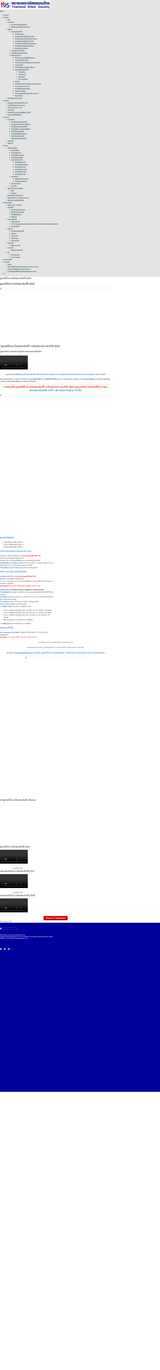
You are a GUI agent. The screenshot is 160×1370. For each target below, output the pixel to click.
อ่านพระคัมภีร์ (8, 259)
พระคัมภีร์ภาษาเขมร (21, 169)
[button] (5, 274)
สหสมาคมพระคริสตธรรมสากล (20, 27)
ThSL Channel (15, 257)
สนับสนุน (6, 117)
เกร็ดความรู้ (14, 238)
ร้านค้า (6, 145)
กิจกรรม (6, 100)
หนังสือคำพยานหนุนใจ (21, 179)
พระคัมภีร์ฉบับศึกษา (17, 157)
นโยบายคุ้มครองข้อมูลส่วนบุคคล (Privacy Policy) (23, 266)
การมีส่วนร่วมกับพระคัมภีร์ (19, 53)
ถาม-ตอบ (10, 247)
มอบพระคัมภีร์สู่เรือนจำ (14, 115)
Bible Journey (16, 245)
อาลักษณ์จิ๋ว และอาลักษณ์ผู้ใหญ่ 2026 (19, 112)
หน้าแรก (6, 15)
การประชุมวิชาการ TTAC (14, 107)
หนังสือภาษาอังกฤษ (21, 181)
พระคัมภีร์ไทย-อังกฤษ (17, 155)
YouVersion (22, 74)
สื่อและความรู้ (8, 202)
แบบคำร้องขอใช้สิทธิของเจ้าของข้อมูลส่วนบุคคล (22, 271)
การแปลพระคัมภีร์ (16, 31)
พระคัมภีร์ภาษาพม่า (20, 171)
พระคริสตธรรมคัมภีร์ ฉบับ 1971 (24, 41)
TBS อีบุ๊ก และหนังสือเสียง (15, 188)
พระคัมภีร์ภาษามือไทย (21, 48)
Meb (12, 190)
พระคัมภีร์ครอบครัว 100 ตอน (16, 105)
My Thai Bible (23, 79)
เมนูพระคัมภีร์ (19, 65)
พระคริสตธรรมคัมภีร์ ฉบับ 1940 (24, 36)
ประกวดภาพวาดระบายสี (22, 86)
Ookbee (13, 193)
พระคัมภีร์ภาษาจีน (20, 174)
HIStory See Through (14, 205)
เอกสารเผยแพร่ (12, 219)
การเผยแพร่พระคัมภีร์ (17, 50)
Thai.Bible (22, 72)
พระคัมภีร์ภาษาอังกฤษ (21, 164)
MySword (22, 77)
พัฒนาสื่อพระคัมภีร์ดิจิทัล (19, 138)
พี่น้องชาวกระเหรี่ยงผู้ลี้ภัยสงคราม (25, 58)
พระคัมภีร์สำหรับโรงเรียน (22, 88)
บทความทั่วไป (15, 240)
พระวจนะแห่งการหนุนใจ (18, 210)
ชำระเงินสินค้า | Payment (15, 195)
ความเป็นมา (11, 22)
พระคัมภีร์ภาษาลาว (20, 167)
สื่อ (8, 252)
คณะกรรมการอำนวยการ (14, 98)
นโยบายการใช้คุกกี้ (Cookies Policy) (18, 269)
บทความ (9, 229)
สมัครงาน (10, 143)
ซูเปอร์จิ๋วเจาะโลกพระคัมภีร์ (19, 126)
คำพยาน (13, 233)
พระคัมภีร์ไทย (15, 150)
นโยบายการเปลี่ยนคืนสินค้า (15, 200)
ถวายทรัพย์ (10, 119)
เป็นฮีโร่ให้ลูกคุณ (16, 214)
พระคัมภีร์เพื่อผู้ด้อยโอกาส (19, 134)
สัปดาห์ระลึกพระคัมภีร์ (17, 136)
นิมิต (8, 20)
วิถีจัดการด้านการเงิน (17, 212)
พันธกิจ (9, 29)
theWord (14, 217)
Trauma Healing (20, 91)
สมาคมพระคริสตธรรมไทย (19, 24)
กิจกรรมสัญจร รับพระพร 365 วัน (25, 67)
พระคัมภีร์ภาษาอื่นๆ (17, 160)
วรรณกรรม (14, 176)
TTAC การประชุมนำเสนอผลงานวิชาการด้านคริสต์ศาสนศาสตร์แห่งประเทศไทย (34, 224)
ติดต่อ (9, 264)
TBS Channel (15, 255)
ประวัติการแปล (19, 34)
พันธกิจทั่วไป (19, 96)
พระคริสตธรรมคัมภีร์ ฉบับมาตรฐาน (25, 43)
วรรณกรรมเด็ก (15, 183)
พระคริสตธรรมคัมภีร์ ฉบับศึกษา (24, 46)
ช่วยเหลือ (6, 262)
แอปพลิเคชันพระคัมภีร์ (22, 69)
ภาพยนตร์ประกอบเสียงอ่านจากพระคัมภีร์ (27, 62)
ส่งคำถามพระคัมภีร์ (17, 250)
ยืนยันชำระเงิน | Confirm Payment (18, 198)
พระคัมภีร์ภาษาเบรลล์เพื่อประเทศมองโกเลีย (28, 84)
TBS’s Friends (15, 221)
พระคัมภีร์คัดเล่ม (16, 153)
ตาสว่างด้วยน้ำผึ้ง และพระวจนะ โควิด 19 (27, 93)
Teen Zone (14, 236)
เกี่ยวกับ (6, 17)
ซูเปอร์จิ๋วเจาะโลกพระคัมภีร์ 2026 (17, 103)
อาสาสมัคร (10, 141)
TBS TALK (10, 110)
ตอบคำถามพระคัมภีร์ (17, 231)
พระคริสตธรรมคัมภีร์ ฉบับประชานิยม (26, 39)
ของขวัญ (14, 186)
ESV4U (17, 81)
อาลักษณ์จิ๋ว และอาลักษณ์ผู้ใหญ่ (20, 129)
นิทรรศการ (10, 243)
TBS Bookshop (12, 148)
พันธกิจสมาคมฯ (16, 55)
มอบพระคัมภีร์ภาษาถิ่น (21, 60)
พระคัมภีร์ (10, 207)
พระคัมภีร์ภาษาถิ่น (20, 162)
